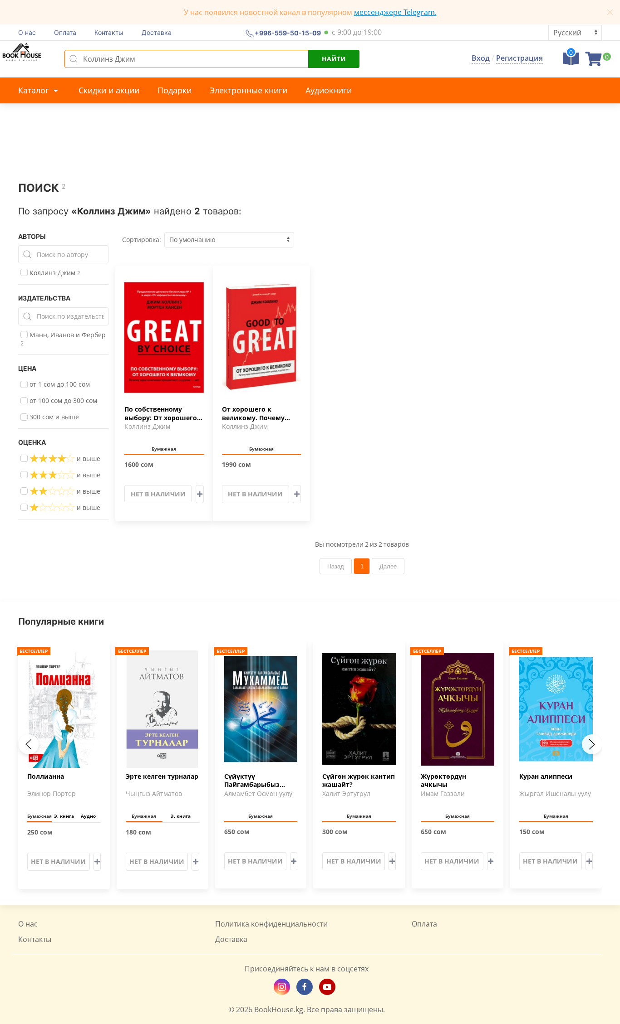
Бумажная (164, 449)
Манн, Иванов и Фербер (63, 338)
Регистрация (519, 58)
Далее (388, 566)
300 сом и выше (53, 417)
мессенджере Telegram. (395, 12)
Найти (334, 58)
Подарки (174, 90)
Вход (481, 58)
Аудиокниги (328, 90)
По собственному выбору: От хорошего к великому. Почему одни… (163, 413)
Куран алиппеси (545, 776)
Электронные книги (248, 90)
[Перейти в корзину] (594, 62)
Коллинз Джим (54, 272)
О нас (27, 32)
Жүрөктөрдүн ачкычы (443, 780)
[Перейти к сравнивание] (571, 62)
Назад (335, 566)
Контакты (108, 32)
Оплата (65, 32)
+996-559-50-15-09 (288, 32)
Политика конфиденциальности (271, 924)
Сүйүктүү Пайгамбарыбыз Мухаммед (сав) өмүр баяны (260, 781)
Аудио (88, 816)
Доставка (157, 32)
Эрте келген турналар (162, 776)
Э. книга (64, 816)
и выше (87, 458)
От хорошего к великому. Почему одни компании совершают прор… (253, 413)
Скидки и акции (109, 90)
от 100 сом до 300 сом (62, 400)
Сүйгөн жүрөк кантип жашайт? (358, 780)
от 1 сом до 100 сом (59, 384)
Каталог (34, 90)
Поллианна (45, 776)
